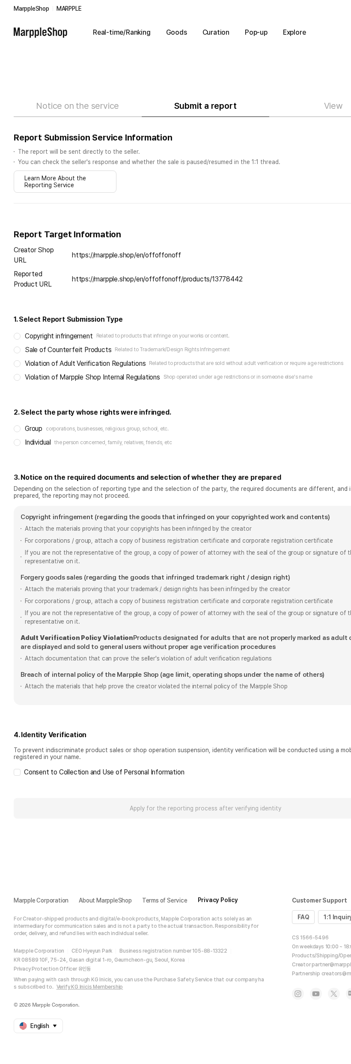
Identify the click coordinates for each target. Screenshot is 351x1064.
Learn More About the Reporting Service (55, 181)
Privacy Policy (218, 900)
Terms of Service (164, 900)
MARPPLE (69, 8)
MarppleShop (31, 8)
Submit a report (205, 106)
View (333, 106)
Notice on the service (77, 106)
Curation (215, 32)
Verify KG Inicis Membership (90, 987)
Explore (294, 32)
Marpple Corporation (41, 900)
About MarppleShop (105, 900)
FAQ (303, 917)
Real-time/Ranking (122, 32)
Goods (176, 32)
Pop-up (256, 32)
